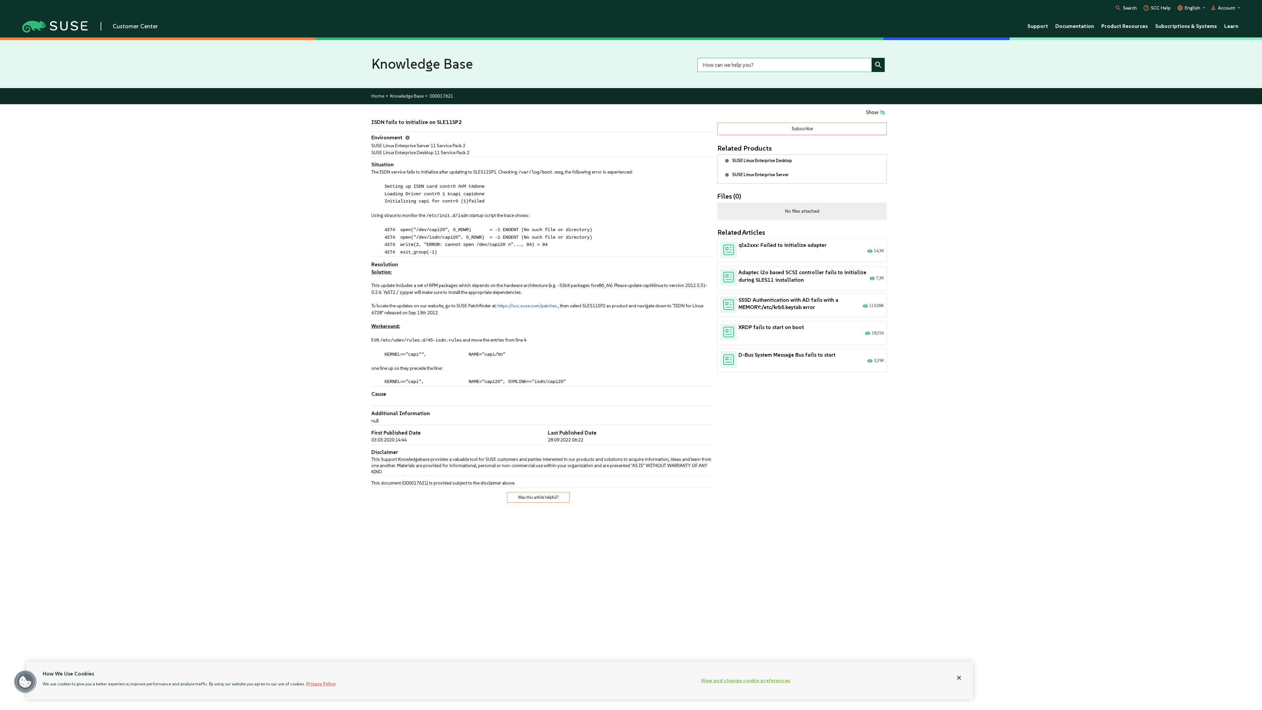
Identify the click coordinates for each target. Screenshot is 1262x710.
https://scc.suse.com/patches (527, 305)
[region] (499, 680)
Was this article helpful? (538, 497)
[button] (25, 681)
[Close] (959, 678)
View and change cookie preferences (745, 680)
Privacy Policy (321, 683)
